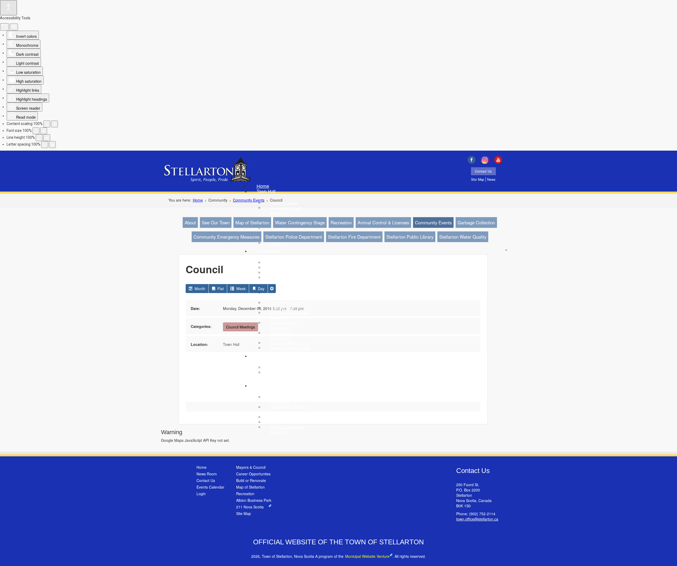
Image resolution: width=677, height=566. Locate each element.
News (491, 179)
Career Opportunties (253, 473)
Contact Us (483, 171)
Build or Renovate (251, 480)
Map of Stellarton (252, 222)
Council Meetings (240, 327)
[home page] (207, 170)
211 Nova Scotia (250, 506)
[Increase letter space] (52, 144)
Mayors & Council (251, 467)
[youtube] (499, 160)
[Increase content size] (54, 123)
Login (201, 493)
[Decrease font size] (36, 130)
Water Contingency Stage (300, 222)
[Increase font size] (43, 130)
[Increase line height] (46, 137)
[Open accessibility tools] (8, 7)
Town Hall (231, 344)
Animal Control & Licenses (383, 222)
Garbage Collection (476, 222)
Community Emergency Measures (226, 237)
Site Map (477, 179)
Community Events (248, 200)
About (190, 222)
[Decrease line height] (39, 137)
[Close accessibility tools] (14, 27)
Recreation (341, 222)
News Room (206, 473)
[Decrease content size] (46, 123)
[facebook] (472, 160)
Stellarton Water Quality (462, 237)
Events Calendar (210, 487)
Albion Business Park (253, 500)
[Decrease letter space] (44, 144)
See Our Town (216, 222)
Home (198, 200)
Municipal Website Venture (367, 556)
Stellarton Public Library (409, 237)
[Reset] (4, 27)
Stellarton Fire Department (354, 237)
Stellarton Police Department (293, 237)
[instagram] (486, 160)
